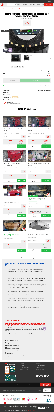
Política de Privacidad (40, 365)
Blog (21, 372)
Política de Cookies (40, 369)
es (24, 333)
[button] (12, 67)
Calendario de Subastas (35, 4)
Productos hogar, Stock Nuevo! (44, 85)
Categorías (11, 8)
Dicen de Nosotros (24, 369)
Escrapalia (5, 8)
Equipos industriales (19, 8)
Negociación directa (24, 367)
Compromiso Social (40, 372)
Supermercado (40, 8)
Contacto (38, 363)
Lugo (5, 136)
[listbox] (50, 1)
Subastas (22, 363)
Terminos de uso (39, 367)
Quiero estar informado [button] (45, 385)
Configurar (48, 407)
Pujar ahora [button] (21, 146)
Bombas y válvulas (32, 237)
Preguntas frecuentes (24, 371)
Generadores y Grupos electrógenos (11, 133)
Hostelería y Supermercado (30, 8)
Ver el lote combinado (9, 235)
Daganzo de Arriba (33, 240)
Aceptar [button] (41, 407)
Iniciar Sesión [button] (48, 4)
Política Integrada (39, 371)
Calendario (22, 365)
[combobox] (47, 390)
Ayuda (42, 4)
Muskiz (30, 206)
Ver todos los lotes (33, 201)
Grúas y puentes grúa (33, 203)
